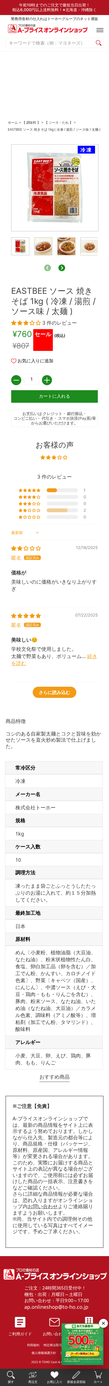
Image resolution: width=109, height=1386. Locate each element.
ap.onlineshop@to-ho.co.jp (56, 1307)
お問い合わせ (43, 1206)
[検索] (98, 43)
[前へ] (47, 267)
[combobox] (50, 43)
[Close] (103, 1323)
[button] (98, 30)
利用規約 (33, 1345)
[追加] (47, 380)
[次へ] (61, 267)
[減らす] (16, 380)
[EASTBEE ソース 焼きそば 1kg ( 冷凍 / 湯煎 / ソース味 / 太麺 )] (20, 246)
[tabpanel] (54, 895)
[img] (26, 548)
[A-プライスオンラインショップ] (54, 30)
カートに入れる (54, 396)
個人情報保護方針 (44, 1353)
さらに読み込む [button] (54, 692)
